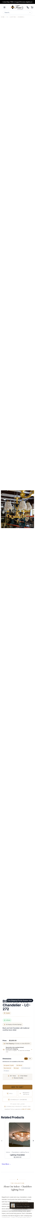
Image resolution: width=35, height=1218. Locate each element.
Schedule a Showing (18, 1099)
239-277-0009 (26, 1109)
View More (6, 1164)
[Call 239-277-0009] (28, 7)
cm (30, 1058)
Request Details (26, 1093)
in (26, 1058)
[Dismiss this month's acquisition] (32, 1204)
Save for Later (18, 1104)
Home (3, 17)
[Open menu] (4, 7)
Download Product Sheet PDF (18, 1106)
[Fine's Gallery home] (17, 7)
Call (11, 1093)
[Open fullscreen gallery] (17, 509)
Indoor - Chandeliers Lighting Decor (17, 1152)
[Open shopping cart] (32, 7)
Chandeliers (22, 17)
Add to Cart (17, 1087)
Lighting (13, 17)
